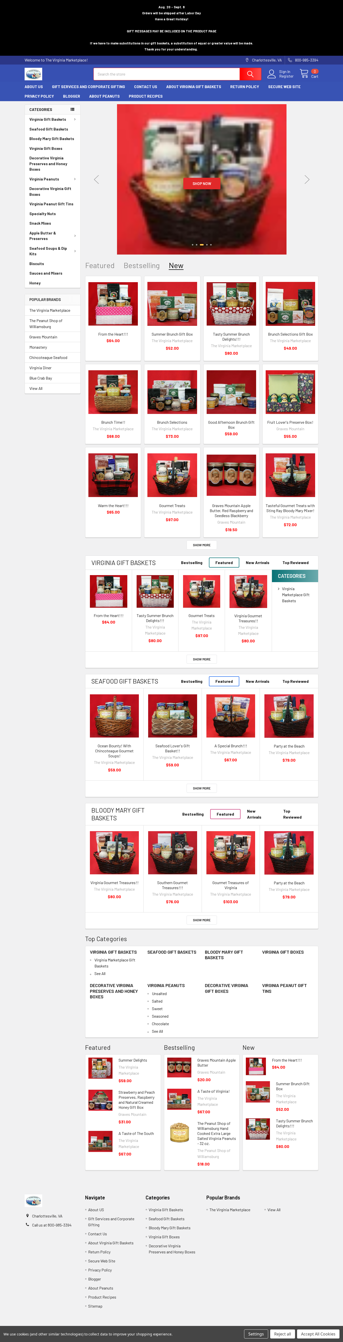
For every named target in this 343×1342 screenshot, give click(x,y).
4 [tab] (206, 245)
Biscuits (36, 263)
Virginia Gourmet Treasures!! (248, 618)
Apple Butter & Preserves (42, 236)
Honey (35, 283)
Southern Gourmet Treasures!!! (172, 885)
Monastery (38, 347)
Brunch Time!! (113, 422)
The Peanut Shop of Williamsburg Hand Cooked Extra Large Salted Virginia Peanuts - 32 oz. (216, 1133)
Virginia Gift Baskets (47, 119)
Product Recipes (146, 96)
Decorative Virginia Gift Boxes (50, 191)
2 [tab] (196, 245)
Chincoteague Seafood (48, 357)
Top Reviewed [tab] (295, 562)
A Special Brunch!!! (230, 745)
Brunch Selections (172, 422)
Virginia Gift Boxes (45, 148)
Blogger (71, 96)
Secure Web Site (284, 86)
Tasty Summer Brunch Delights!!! (231, 336)
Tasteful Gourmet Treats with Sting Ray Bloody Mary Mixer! (290, 508)
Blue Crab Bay (40, 378)
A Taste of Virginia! (213, 1091)
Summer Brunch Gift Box (172, 334)
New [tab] (176, 265)
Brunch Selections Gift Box (290, 334)
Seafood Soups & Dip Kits (48, 251)
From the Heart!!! (113, 334)
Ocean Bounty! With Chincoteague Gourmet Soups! (114, 750)
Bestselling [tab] (142, 265)
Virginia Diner (40, 367)
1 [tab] (192, 245)
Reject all (282, 1334)
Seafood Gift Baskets (48, 129)
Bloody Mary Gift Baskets (51, 138)
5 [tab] (211, 245)
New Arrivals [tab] (257, 562)
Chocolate (160, 1023)
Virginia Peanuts (44, 179)
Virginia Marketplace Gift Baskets (296, 594)
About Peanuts (104, 96)
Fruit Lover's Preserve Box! (290, 422)
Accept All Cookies (318, 1334)
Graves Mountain (43, 336)
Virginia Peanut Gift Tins (51, 204)
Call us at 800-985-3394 (52, 1225)
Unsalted (159, 993)
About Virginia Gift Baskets (193, 86)
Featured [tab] (100, 265)
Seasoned (160, 1016)
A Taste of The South (136, 1133)
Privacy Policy (39, 96)
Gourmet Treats (172, 505)
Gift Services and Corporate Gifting (88, 86)
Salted (157, 1001)
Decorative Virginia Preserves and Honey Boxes (48, 163)
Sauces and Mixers (45, 273)
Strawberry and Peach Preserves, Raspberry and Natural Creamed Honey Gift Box (137, 1100)
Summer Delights (133, 1060)
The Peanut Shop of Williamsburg (46, 323)
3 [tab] (201, 245)
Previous (96, 179)
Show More (202, 545)
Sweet (157, 1008)
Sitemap (95, 1306)
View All (35, 388)
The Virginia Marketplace (49, 310)
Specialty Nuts (42, 213)
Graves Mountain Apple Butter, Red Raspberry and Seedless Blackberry (231, 510)
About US (34, 86)
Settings (256, 1334)
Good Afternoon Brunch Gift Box (231, 425)
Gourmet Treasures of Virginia (230, 885)
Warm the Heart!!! (113, 505)
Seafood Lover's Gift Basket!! (172, 748)
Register (286, 76)
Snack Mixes (40, 223)
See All (99, 973)
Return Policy (244, 86)
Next (307, 179)
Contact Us (145, 86)
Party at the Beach (289, 746)
